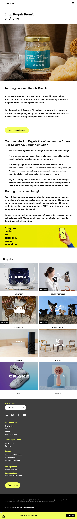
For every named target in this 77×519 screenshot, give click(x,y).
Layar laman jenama (16, 130)
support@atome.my (12, 469)
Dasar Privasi (10, 458)
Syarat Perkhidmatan (13, 455)
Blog (7, 429)
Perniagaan (9, 443)
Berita (7, 432)
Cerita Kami (9, 426)
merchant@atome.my (13, 475)
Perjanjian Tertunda (12, 460)
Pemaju (8, 446)
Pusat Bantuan (11, 434)
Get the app (13, 485)
